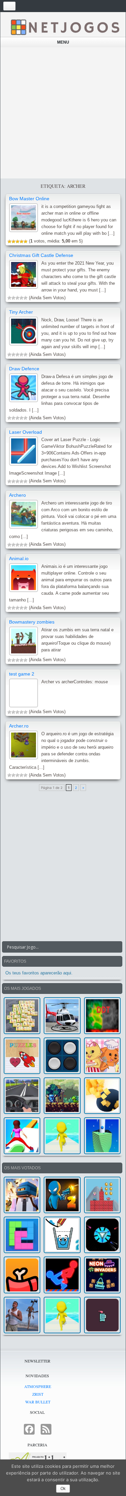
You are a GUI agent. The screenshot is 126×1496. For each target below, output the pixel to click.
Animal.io (19, 558)
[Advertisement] (63, 113)
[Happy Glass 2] (62, 1235)
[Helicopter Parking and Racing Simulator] (62, 1015)
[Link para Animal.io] (23, 577)
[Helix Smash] (102, 1135)
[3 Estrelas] (17, 241)
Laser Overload (25, 432)
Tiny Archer (21, 312)
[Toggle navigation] (9, 6)
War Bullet (37, 1401)
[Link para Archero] (23, 514)
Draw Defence (24, 368)
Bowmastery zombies (31, 622)
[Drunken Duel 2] (62, 1195)
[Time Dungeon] (102, 1315)
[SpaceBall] (102, 1235)
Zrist (37, 1394)
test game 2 (21, 674)
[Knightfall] (62, 1095)
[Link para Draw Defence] (23, 387)
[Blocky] (22, 1235)
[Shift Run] (22, 1135)
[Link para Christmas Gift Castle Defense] (23, 274)
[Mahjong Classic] (22, 1015)
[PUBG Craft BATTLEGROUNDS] (22, 1195)
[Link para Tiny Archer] (23, 331)
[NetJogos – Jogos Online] (65, 27)
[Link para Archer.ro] (23, 745)
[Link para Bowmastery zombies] (23, 641)
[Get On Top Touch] (62, 1275)
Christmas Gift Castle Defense (41, 255)
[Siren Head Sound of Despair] (22, 1315)
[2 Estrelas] (13, 241)
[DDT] (102, 1015)
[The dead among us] (22, 1275)
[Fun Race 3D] (62, 1135)
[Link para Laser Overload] (23, 450)
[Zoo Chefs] (102, 1055)
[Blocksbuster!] (102, 1095)
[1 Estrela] (9, 241)
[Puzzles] (22, 1055)
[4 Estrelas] (21, 241)
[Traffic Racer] (22, 1095)
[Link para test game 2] (23, 693)
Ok (63, 1488)
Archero (17, 495)
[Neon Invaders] (102, 1275)
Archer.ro (19, 726)
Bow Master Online (29, 198)
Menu (63, 42)
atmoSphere (37, 1386)
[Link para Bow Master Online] (23, 217)
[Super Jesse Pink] (102, 1195)
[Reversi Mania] (62, 1055)
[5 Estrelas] (26, 241)
